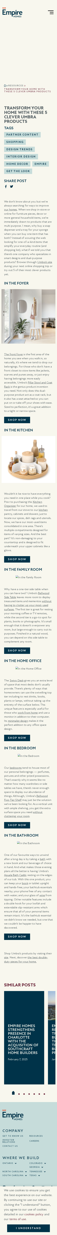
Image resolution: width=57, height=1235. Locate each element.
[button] (50, 12)
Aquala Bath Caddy (15, 875)
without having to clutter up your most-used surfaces (27, 605)
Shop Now (17, 420)
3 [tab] (24, 1094)
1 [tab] (13, 1093)
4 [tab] (29, 1094)
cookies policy (33, 1214)
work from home (28, 712)
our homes (10, 209)
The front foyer (13, 354)
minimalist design (18, 721)
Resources (16, 85)
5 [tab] (34, 1094)
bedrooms (16, 768)
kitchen (43, 510)
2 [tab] (19, 1094)
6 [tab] (39, 1094)
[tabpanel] (24, 1037)
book (25, 883)
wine (42, 895)
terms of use (18, 1219)
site (6, 957)
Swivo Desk (17, 680)
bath (42, 859)
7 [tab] (44, 1094)
